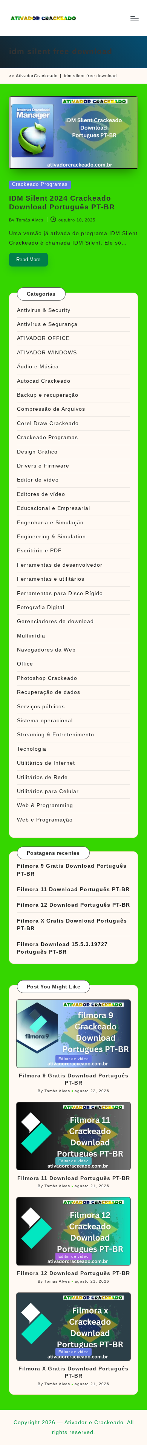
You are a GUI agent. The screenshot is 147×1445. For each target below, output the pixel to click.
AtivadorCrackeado (37, 75)
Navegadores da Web (46, 650)
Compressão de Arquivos (51, 409)
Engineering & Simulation (51, 536)
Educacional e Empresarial (53, 508)
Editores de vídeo (41, 494)
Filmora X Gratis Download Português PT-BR (72, 924)
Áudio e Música (38, 366)
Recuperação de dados (48, 692)
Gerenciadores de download (55, 621)
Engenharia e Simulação (50, 522)
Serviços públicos (41, 706)
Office (25, 664)
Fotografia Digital (40, 607)
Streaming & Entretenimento (55, 734)
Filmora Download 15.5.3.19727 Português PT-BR (62, 948)
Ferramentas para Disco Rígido (60, 593)
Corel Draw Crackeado (48, 423)
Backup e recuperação (47, 395)
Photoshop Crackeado (47, 678)
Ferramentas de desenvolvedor (60, 565)
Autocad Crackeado (43, 381)
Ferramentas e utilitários (50, 579)
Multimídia (31, 636)
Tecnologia (31, 749)
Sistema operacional (45, 720)
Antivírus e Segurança (47, 324)
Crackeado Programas (40, 184)
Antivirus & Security (43, 310)
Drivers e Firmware (43, 466)
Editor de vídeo (38, 480)
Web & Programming (45, 805)
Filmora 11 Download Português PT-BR (73, 889)
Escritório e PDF (39, 550)
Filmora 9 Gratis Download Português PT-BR (72, 869)
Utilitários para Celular (48, 791)
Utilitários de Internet (46, 763)
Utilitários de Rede (42, 777)
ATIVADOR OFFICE (43, 338)
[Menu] (134, 18)
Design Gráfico (37, 452)
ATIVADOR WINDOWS (47, 352)
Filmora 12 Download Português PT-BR (73, 905)
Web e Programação (45, 820)
